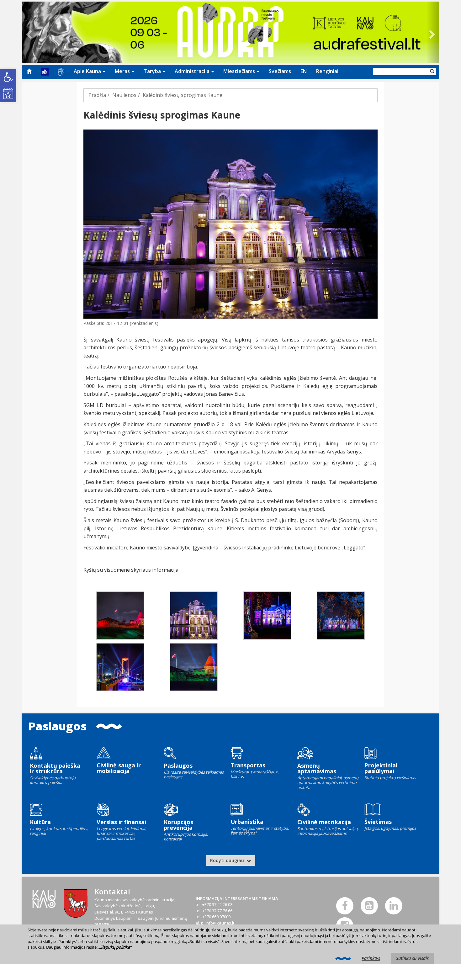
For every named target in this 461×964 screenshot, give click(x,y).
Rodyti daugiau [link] (227, 860)
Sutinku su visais (412, 958)
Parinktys (371, 958)
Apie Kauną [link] (88, 71)
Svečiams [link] (280, 71)
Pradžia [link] (97, 95)
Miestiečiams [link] (239, 71)
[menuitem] (29, 71)
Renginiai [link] (327, 71)
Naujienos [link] (124, 95)
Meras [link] (123, 71)
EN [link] (303, 71)
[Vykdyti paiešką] (432, 71)
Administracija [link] (193, 71)
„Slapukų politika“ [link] (114, 947)
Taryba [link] (153, 71)
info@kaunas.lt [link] (219, 923)
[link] (8, 77)
